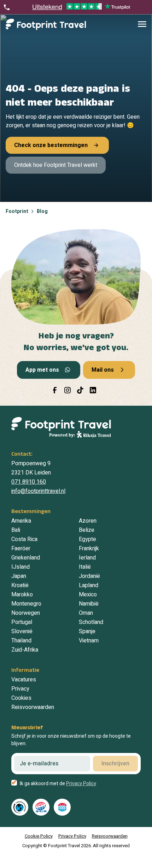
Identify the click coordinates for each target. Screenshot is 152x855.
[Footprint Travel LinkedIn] (93, 390)
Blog (42, 211)
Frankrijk (89, 548)
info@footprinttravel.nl (38, 491)
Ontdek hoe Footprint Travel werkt (55, 165)
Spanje (87, 631)
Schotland (91, 622)
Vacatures (23, 679)
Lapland (88, 585)
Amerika (21, 521)
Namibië (89, 604)
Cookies (21, 698)
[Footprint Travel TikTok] (80, 390)
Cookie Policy (39, 836)
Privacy (20, 689)
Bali (15, 530)
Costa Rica (24, 539)
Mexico (88, 594)
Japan (18, 576)
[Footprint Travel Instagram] (67, 390)
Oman (86, 613)
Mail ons (103, 370)
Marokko (22, 594)
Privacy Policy (81, 783)
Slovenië (22, 631)
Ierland (87, 557)
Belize (86, 530)
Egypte (87, 539)
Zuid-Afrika (24, 650)
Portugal (21, 622)
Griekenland (25, 557)
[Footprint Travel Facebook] (55, 390)
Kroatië (20, 585)
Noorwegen (25, 613)
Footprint (17, 211)
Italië (85, 567)
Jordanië (89, 576)
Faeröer (20, 548)
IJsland (20, 567)
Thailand (21, 640)
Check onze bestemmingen (51, 145)
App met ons (42, 370)
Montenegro (26, 604)
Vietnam (89, 640)
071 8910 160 (28, 482)
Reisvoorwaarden (32, 707)
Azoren (88, 521)
